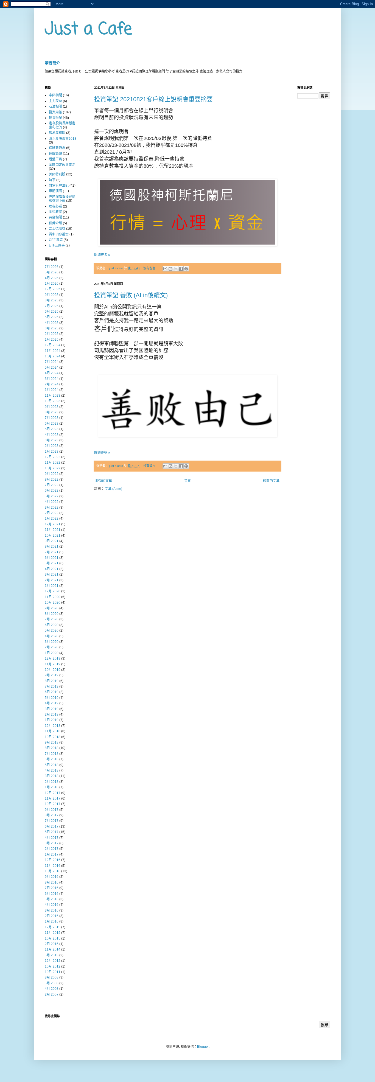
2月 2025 (51, 334)
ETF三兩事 (57, 245)
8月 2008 (51, 977)
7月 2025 (51, 306)
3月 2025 (51, 328)
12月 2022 (52, 457)
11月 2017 (52, 798)
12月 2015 (52, 927)
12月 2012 (52, 961)
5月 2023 (51, 429)
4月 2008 (51, 989)
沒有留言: (150, 268)
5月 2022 (51, 496)
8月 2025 (51, 300)
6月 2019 (51, 692)
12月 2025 (52, 289)
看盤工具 (55, 159)
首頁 (187, 481)
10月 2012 (52, 966)
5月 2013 (51, 955)
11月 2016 (52, 866)
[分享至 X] (175, 268)
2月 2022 (51, 513)
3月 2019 (51, 709)
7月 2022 (51, 485)
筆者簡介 (52, 63)
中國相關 (55, 95)
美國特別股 (57, 174)
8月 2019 (51, 681)
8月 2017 (51, 815)
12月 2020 (52, 591)
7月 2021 (51, 552)
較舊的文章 (271, 481)
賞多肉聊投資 (59, 234)
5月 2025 (51, 317)
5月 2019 (51, 698)
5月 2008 (51, 983)
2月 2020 (51, 647)
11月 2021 (52, 530)
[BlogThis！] (170, 268)
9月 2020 (51, 608)
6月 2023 (51, 423)
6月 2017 (51, 826)
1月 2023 (51, 451)
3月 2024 (51, 379)
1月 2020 (51, 653)
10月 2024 (52, 356)
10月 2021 (52, 535)
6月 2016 (51, 894)
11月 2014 (52, 949)
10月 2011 (52, 972)
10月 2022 (52, 468)
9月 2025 (51, 295)
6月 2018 (51, 759)
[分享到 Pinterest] (186, 268)
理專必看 (55, 206)
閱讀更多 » (102, 255)
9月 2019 (51, 675)
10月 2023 (52, 401)
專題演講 (55, 191)
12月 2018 (52, 726)
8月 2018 (51, 748)
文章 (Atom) (113, 489)
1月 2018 (51, 787)
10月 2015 (52, 938)
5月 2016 (51, 899)
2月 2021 (51, 580)
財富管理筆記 (59, 185)
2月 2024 (51, 384)
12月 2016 (52, 860)
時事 (52, 180)
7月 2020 (51, 619)
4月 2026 (51, 278)
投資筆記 (55, 118)
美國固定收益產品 (62, 165)
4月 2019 (51, 703)
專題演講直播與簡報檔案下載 (62, 199)
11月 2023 (52, 395)
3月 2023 (51, 440)
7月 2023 (51, 418)
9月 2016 (51, 877)
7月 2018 (51, 754)
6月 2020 (51, 625)
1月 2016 (51, 921)
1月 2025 (51, 339)
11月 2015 (52, 933)
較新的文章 (104, 481)
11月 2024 (52, 351)
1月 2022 (51, 518)
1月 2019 (51, 720)
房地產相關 (57, 133)
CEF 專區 (56, 240)
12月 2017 (52, 793)
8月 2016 (51, 882)
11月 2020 (52, 597)
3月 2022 (51, 507)
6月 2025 (51, 311)
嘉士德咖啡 (57, 229)
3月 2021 (51, 574)
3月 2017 (51, 843)
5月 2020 (51, 630)
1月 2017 (51, 854)
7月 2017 (51, 821)
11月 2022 (52, 462)
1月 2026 (51, 283)
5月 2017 (51, 832)
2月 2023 (51, 446)
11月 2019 (52, 664)
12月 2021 (52, 524)
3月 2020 (51, 642)
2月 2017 (51, 849)
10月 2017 (52, 804)
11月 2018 (52, 731)
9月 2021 (51, 541)
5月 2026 (51, 272)
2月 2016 (51, 916)
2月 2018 (51, 782)
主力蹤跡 (55, 101)
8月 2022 (51, 479)
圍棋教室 (55, 212)
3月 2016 (51, 910)
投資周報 (55, 112)
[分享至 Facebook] (181, 268)
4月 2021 (51, 569)
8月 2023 (51, 412)
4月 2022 (51, 502)
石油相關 (55, 106)
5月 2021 (51, 563)
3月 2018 (51, 776)
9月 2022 (51, 474)
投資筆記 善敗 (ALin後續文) (131, 295)
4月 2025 (51, 323)
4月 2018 (51, 770)
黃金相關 (55, 217)
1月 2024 (51, 390)
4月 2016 (51, 905)
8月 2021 (51, 546)
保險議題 (55, 154)
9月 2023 (51, 407)
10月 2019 (52, 670)
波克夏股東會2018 (62, 139)
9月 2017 (51, 810)
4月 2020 (51, 636)
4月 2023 (51, 435)
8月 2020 (51, 614)
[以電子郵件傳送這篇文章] (165, 268)
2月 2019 (51, 714)
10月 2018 (52, 737)
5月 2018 (51, 765)
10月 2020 (52, 602)
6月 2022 (51, 490)
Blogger (203, 1047)
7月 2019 (51, 686)
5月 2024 (51, 367)
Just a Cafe (88, 29)
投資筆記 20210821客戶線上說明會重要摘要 (153, 99)
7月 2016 (51, 888)
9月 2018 (51, 742)
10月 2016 (52, 871)
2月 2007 (51, 994)
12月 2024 (52, 345)
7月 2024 (51, 362)
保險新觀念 (57, 148)
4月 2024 (51, 373)
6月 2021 (51, 558)
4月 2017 (51, 838)
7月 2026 (51, 267)
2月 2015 (51, 944)
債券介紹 (55, 223)
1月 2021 (51, 586)
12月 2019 (52, 658)
